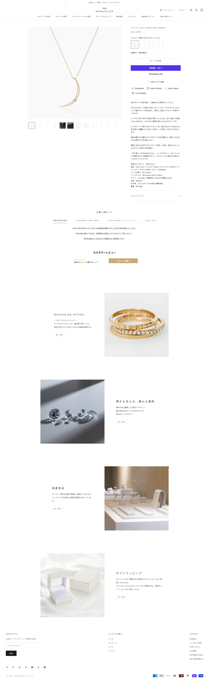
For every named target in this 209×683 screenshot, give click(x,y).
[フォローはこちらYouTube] (32, 667)
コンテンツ (132, 16)
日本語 (181, 10)
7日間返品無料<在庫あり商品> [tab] (87, 220)
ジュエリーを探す (44, 16)
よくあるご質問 (196, 643)
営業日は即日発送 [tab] (60, 220)
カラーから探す (62, 16)
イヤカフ (111, 651)
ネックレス (112, 643)
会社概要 (193, 651)
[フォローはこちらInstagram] (19, 667)
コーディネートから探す (81, 16)
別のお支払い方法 (156, 74)
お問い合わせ (195, 647)
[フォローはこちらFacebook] (7, 667)
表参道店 (119, 16)
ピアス (110, 647)
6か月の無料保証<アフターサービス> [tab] (122, 220)
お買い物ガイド (166, 16)
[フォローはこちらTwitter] (13, 667)
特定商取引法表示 (196, 655)
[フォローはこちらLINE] (45, 667)
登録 (11, 653)
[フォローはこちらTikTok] (38, 667)
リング (110, 639)
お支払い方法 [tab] (150, 220)
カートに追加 (155, 60)
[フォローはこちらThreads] (26, 667)
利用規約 (193, 639)
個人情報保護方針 (196, 659)
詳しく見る (59, 335)
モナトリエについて (103, 16)
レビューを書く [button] (123, 260)
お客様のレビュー (148, 16)
